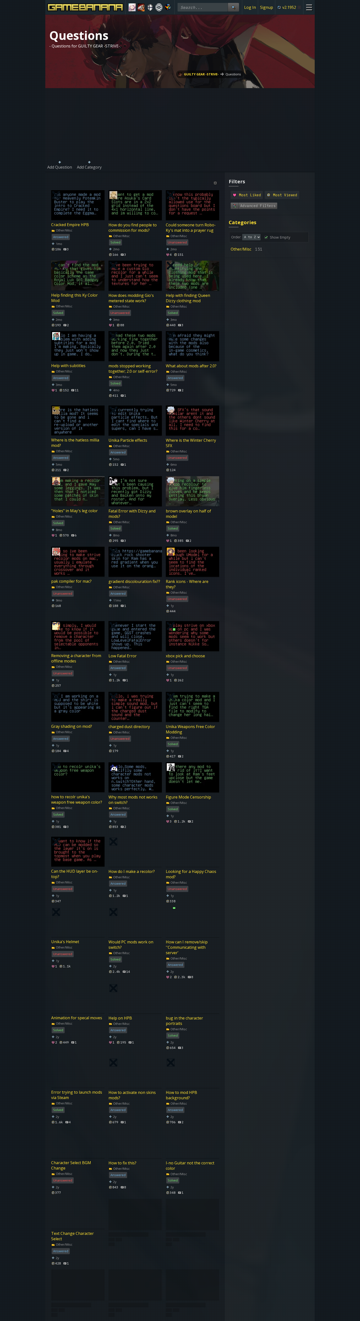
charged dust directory (129, 726)
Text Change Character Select (72, 1236)
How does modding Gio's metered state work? (131, 297)
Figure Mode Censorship (188, 797)
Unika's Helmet (65, 942)
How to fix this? (122, 1163)
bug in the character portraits (184, 1020)
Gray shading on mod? (71, 726)
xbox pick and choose (185, 656)
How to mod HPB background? (181, 1094)
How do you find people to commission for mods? (132, 227)
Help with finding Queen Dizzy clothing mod (188, 297)
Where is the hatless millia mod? (75, 443)
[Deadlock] (159, 7)
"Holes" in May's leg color (74, 510)
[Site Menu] (309, 7)
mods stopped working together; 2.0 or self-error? (132, 368)
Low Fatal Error (122, 656)
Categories (242, 222)
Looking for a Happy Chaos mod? (191, 874)
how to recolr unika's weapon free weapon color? (76, 799)
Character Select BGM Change (71, 1165)
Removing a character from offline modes (76, 658)
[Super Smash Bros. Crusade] (150, 7)
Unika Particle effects (127, 440)
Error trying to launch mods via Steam (76, 1094)
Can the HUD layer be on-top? (74, 874)
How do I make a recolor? (131, 871)
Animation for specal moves (76, 1017)
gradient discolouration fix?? (134, 581)
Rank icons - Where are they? (187, 584)
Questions (233, 74)
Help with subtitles (68, 366)
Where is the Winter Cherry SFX (191, 443)
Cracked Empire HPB (70, 224)
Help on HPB (120, 1017)
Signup (266, 7)
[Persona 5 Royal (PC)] (141, 7)
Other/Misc (63, 230)
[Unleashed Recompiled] (167, 7)
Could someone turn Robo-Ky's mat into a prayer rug (191, 227)
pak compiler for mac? (71, 581)
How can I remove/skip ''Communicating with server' (187, 947)
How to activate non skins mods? (132, 1094)
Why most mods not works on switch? (132, 799)
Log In (250, 7)
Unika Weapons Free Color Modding (190, 729)
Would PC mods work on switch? (130, 944)
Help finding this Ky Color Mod (74, 297)
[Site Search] (233, 7)
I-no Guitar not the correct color (190, 1165)
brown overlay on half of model (188, 513)
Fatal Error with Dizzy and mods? (132, 513)
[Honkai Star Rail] (132, 7)
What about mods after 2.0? (191, 366)
